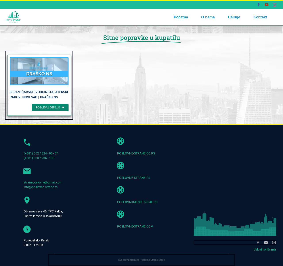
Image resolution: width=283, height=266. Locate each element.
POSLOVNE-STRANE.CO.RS (136, 153)
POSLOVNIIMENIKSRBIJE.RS (137, 202)
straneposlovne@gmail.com (43, 182)
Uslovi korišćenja (265, 249)
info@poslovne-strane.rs (40, 187)
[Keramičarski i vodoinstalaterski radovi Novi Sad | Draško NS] (39, 85)
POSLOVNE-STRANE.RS (133, 177)
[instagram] (274, 242)
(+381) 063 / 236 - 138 (39, 158)
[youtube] (266, 242)
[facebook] (258, 242)
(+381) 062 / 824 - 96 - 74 (41, 153)
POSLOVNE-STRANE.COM (135, 226)
